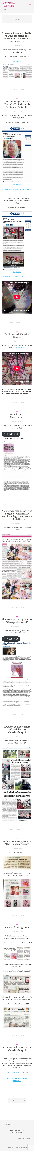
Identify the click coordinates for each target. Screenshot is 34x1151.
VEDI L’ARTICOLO (11, 434)
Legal (23, 1138)
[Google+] (6, 1124)
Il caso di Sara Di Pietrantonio (17, 416)
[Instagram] (8, 1124)
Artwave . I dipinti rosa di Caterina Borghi (17, 1049)
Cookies (19, 1138)
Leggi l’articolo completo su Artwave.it (17, 1079)
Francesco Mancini (13, 1072)
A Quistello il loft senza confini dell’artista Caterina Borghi (17, 729)
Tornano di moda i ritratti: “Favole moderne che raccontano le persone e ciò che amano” (17, 37)
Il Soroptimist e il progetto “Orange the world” (17, 621)
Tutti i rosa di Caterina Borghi (17, 335)
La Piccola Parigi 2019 (17, 927)
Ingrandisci (17, 61)
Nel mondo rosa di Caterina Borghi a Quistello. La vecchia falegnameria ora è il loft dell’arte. (17, 515)
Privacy (28, 1138)
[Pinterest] (5, 1124)
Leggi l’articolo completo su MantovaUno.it (17, 189)
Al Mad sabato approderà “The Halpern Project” (17, 842)
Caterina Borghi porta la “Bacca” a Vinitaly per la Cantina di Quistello (17, 104)
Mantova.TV (20, 348)
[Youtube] (9, 1124)
